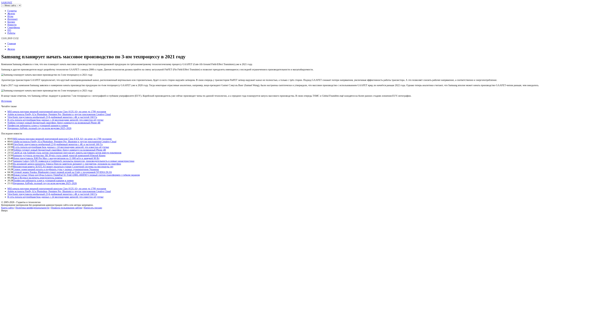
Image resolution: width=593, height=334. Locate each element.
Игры (10, 16)
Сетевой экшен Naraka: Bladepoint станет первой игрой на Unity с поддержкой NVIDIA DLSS (62, 172)
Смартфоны (13, 27)
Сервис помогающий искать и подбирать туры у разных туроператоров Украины (56, 169)
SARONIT (6, 2)
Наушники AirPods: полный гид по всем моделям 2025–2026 (39, 128)
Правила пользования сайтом (66, 207)
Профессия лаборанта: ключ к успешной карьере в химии (37, 125)
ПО (9, 30)
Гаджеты (12, 10)
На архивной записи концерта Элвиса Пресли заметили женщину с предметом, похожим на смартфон (67, 164)
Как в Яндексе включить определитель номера (37, 177)
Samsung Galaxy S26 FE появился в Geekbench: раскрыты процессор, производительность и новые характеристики (73, 161)
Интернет (12, 19)
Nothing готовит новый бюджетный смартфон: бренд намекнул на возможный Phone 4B (53, 122)
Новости (12, 24)
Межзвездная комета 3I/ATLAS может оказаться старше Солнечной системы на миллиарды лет (63, 166)
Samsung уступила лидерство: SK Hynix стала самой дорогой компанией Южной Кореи (59, 155)
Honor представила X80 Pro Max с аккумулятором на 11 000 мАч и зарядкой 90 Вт (56, 158)
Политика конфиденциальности (32, 207)
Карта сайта (7, 207)
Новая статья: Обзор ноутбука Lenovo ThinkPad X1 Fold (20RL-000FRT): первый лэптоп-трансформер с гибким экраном (76, 175)
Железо (11, 13)
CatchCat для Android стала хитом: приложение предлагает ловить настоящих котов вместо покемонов (67, 152)
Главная (11, 43)
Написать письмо (93, 207)
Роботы (11, 33)
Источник (6, 101)
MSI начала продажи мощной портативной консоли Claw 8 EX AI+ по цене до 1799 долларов (56, 111)
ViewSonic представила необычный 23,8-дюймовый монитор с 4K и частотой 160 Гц (52, 117)
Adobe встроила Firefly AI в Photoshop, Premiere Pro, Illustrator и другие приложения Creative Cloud (59, 114)
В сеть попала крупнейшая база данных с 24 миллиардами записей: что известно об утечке (55, 120)
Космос (11, 22)
